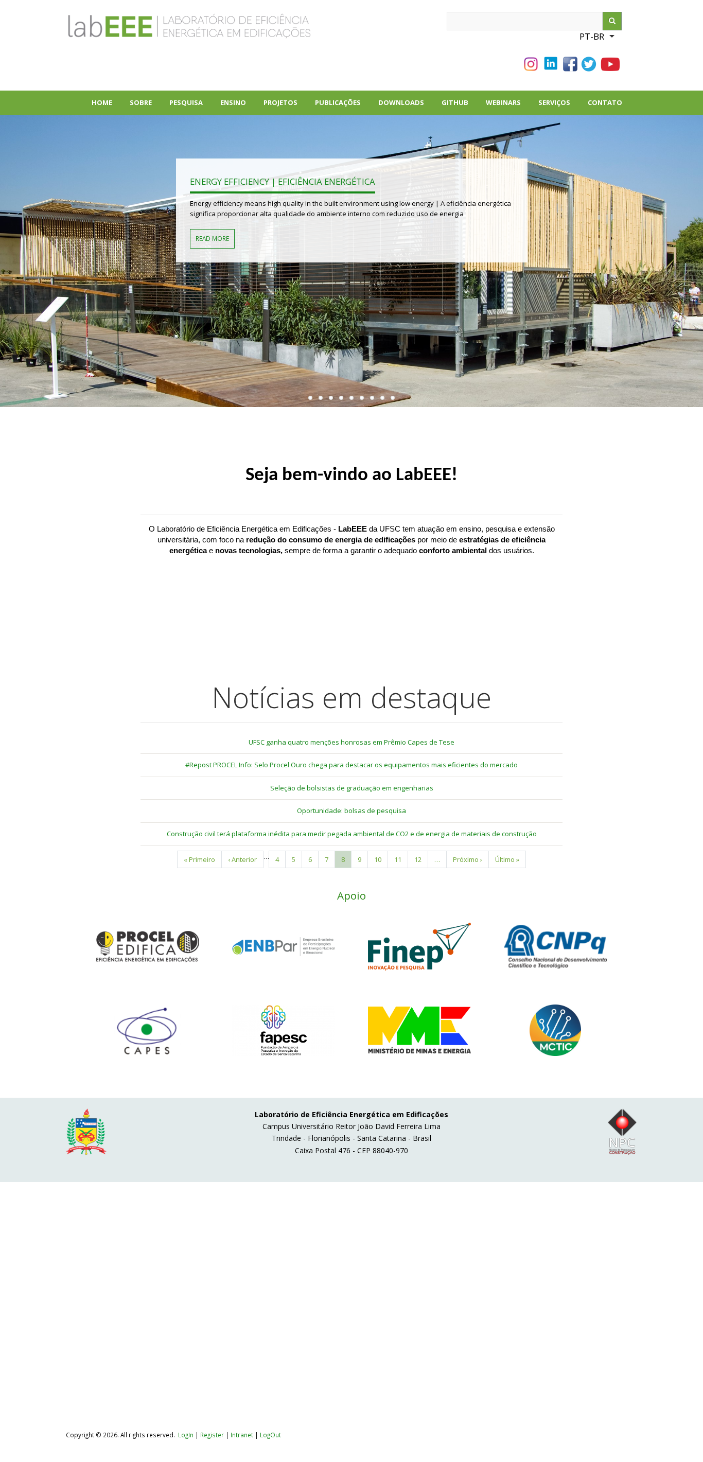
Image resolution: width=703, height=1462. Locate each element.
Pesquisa (190, 106)
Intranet (243, 1435)
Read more (212, 238)
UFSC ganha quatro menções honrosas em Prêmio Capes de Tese (351, 742)
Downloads (405, 106)
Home (102, 102)
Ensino (233, 102)
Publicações (342, 106)
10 (381, 859)
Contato (605, 102)
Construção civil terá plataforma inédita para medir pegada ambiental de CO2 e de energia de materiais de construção (352, 833)
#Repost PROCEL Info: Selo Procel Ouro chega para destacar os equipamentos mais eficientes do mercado (351, 764)
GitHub (455, 102)
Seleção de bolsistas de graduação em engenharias (351, 787)
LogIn (186, 1435)
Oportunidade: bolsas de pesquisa (351, 810)
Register (212, 1435)
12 (421, 859)
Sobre (145, 106)
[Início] (153, 30)
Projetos (284, 106)
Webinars (503, 102)
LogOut (270, 1435)
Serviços (554, 102)
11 (401, 859)
